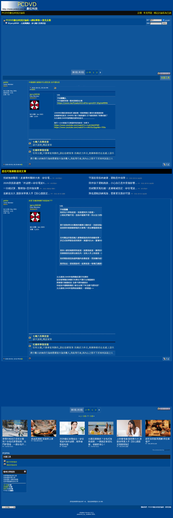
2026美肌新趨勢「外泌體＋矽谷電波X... (24, 183)
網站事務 (35, 20)
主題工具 (165, 78)
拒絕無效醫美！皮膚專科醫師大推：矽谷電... (27, 178)
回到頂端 (168, 507)
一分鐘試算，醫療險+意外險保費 (21, 188)
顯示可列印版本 (12, 462)
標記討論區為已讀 (162, 13)
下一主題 (90, 416)
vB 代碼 (6, 485)
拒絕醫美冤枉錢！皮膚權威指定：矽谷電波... (113, 188)
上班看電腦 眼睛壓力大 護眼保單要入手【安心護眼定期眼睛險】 (129, 442)
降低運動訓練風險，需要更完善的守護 (109, 193)
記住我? (167, 20)
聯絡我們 (144, 507)
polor (5, 82)
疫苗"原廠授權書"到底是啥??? (40, 201)
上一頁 (88, 72)
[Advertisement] (84, 45)
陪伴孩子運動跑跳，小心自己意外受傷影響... (113, 183)
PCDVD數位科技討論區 (13, 13)
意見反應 (46, 20)
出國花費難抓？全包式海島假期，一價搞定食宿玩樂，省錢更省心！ (100, 442)
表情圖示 (6, 487)
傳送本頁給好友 (12, 465)
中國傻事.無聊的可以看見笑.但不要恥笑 (44, 82)
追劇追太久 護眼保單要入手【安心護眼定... (26, 193)
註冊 (140, 13)
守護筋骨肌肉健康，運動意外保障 (107, 178)
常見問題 (148, 13)
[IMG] (5, 489)
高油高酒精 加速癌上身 (42, 439)
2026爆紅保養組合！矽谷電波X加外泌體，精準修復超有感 (72, 442)
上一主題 (83, 416)
